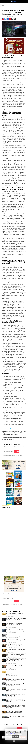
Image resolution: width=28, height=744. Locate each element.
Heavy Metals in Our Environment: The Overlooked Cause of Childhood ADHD (14, 645)
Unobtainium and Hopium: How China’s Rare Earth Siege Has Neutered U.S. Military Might (15, 630)
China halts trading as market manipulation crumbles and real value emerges (15, 635)
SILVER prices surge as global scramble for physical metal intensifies (15, 695)
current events (13, 431)
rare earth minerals (13, 434)
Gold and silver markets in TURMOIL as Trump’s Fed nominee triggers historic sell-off (16, 614)
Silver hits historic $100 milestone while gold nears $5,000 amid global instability (15, 683)
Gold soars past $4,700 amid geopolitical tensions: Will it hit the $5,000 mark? (14, 712)
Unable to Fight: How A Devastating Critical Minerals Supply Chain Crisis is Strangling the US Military (15, 667)
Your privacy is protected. (7, 455)
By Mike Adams (13, 621)
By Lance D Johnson (14, 637)
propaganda (5, 434)
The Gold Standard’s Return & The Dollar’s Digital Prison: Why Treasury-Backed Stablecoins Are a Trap (15, 661)
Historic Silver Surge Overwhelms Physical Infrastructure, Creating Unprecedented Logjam (16, 655)
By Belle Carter (13, 702)
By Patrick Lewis (13, 696)
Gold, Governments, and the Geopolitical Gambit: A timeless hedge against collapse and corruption (16, 689)
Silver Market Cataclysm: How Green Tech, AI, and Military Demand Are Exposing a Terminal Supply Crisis (15, 706)
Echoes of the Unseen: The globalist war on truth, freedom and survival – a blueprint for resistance (15, 700)
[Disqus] (14, 525)
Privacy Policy (13, 733)
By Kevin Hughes (13, 616)
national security (15, 433)
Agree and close (15, 736)
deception (19, 431)
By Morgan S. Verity (14, 647)
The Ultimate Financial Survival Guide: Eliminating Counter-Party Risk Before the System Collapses (15, 625)
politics (21, 433)
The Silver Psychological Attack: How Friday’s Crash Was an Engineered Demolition (15, 640)
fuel (3, 433)
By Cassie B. (13, 685)
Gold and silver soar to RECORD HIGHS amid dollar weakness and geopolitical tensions (15, 650)
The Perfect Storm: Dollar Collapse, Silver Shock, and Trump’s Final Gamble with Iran (15, 679)
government (7, 433)
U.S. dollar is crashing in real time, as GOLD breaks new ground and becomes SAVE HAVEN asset (16, 673)
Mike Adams (10, 16)
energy (24, 431)
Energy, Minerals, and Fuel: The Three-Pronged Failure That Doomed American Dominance (16, 619)
